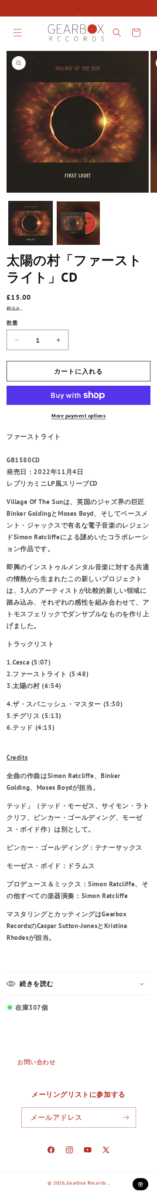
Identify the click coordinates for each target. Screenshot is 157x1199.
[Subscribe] (126, 1117)
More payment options (78, 415)
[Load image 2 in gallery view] (78, 223)
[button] (17, 32)
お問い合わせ (36, 1062)
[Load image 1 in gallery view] (30, 223)
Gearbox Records (87, 1183)
